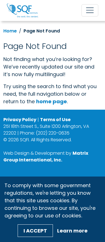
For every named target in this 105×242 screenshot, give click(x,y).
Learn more (72, 230)
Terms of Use (55, 119)
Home (10, 31)
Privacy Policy (19, 119)
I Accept (35, 230)
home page (51, 101)
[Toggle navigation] (89, 10)
